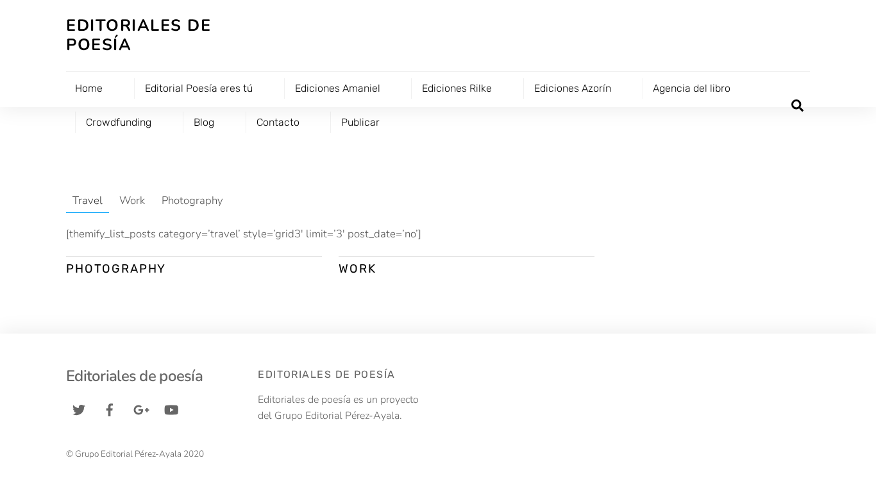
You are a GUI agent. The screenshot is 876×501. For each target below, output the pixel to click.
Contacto (278, 122)
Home (89, 88)
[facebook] (109, 409)
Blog (204, 122)
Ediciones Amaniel (337, 88)
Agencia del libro (691, 88)
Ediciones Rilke (457, 88)
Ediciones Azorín (572, 88)
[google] (140, 409)
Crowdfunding (118, 122)
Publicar (360, 122)
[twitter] (79, 409)
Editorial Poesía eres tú (199, 88)
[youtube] (171, 409)
